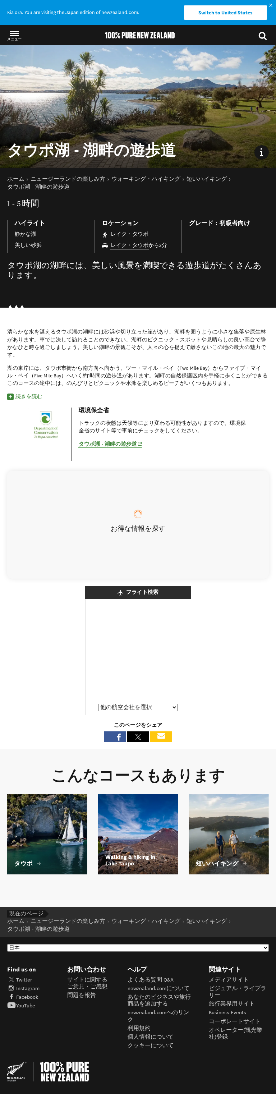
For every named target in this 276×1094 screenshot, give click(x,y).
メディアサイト (229, 980)
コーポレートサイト (235, 1022)
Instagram (28, 988)
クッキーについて (151, 1046)
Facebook (27, 997)
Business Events (227, 1013)
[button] (14, 35)
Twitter (24, 980)
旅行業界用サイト (232, 1004)
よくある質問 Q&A (151, 980)
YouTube (25, 1006)
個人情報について (151, 1037)
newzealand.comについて (158, 988)
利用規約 (139, 1028)
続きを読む (28, 397)
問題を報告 (81, 995)
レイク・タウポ (129, 234)
